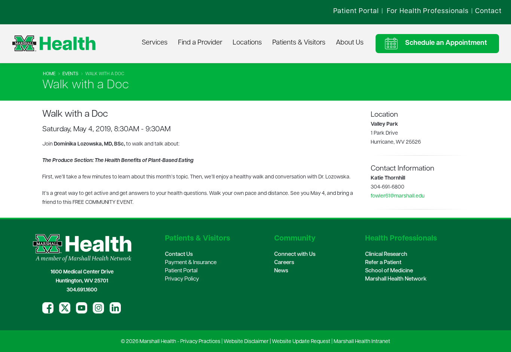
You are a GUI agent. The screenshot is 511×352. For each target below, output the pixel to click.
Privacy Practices (200, 342)
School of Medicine (389, 271)
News (281, 271)
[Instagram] (98, 307)
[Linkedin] (115, 307)
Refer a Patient (383, 263)
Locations (247, 43)
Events (70, 74)
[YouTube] (81, 307)
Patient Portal (181, 271)
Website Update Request (301, 342)
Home (49, 74)
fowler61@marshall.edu (398, 196)
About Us (350, 43)
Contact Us (179, 254)
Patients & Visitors (298, 43)
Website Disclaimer (246, 342)
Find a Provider (200, 43)
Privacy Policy (182, 279)
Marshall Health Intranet (362, 342)
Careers (284, 263)
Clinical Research (386, 254)
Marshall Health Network (395, 279)
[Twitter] (64, 307)
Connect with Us (294, 254)
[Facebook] (47, 307)
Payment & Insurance (191, 263)
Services (155, 43)
